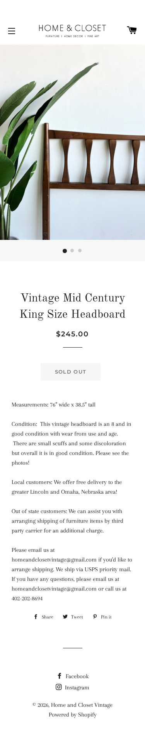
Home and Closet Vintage (82, 704)
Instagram (76, 687)
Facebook (76, 676)
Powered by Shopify (73, 714)
